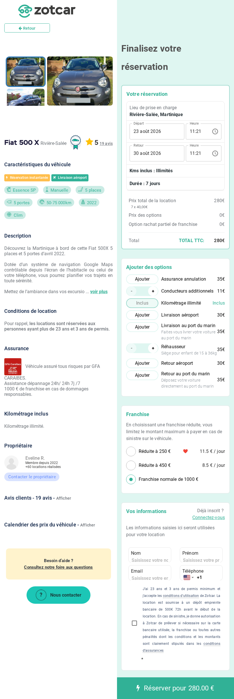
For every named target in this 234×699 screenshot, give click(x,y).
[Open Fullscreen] (103, 66)
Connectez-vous (208, 517)
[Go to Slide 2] (26, 103)
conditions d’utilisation (181, 596)
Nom (136, 553)
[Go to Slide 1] (26, 71)
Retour (29, 28)
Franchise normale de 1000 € (168, 479)
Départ (139, 123)
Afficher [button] (63, 498)
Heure (194, 123)
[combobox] (188, 578)
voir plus (99, 291)
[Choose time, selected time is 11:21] (215, 131)
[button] (80, 81)
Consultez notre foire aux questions (58, 567)
